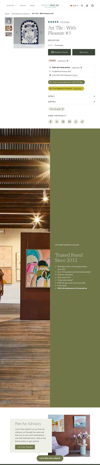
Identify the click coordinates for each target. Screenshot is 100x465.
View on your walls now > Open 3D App (67, 82)
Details (51, 96)
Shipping (52, 102)
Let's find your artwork (50, 458)
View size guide (55, 109)
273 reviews (65, 22)
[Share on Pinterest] (56, 121)
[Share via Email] (69, 121)
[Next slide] (42, 33)
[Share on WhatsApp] (75, 121)
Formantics (59, 45)
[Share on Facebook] (50, 121)
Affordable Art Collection (21, 13)
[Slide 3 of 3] (8, 34)
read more (62, 61)
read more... (78, 88)
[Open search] (82, 5)
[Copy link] (82, 121)
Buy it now (84, 52)
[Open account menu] (87, 5)
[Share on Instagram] (63, 121)
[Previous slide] (16, 33)
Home (7, 13)
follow (75, 75)
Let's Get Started (25, 447)
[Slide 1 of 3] (8, 21)
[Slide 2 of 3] (8, 28)
